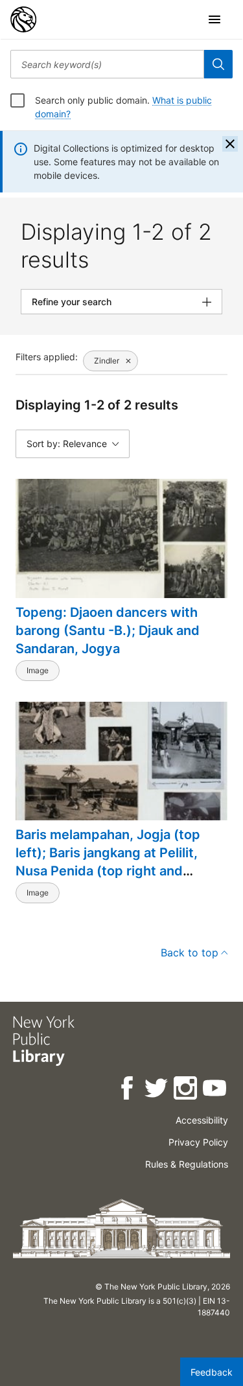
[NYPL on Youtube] (215, 1090)
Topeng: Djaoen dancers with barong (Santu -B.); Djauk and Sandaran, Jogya (108, 630)
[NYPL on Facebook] (128, 1090)
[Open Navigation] (214, 19)
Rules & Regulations (186, 1164)
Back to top (189, 952)
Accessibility (202, 1120)
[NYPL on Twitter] (157, 1090)
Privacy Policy (198, 1142)
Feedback (212, 1372)
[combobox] (107, 64)
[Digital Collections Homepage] (23, 19)
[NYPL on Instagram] (186, 1090)
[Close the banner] (230, 144)
